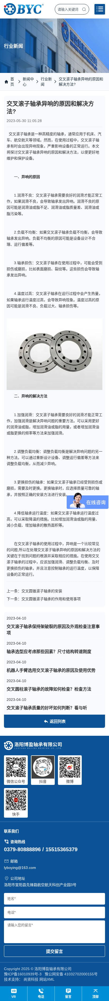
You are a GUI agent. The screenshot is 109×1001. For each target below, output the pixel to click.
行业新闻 (46, 81)
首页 (12, 81)
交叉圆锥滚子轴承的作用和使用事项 (51, 599)
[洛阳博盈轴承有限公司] (24, 9)
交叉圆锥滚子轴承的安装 (41, 591)
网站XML (46, 979)
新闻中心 (28, 81)
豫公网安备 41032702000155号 (71, 974)
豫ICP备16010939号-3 (23, 974)
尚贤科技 (31, 979)
